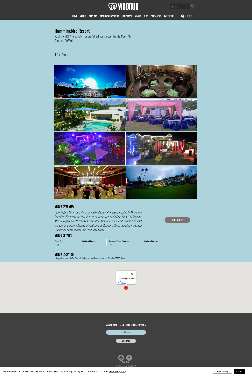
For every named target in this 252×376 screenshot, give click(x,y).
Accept (239, 371)
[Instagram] (121, 358)
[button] (90, 81)
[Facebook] (129, 358)
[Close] (248, 371)
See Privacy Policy (117, 371)
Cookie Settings (222, 371)
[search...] (192, 6)
